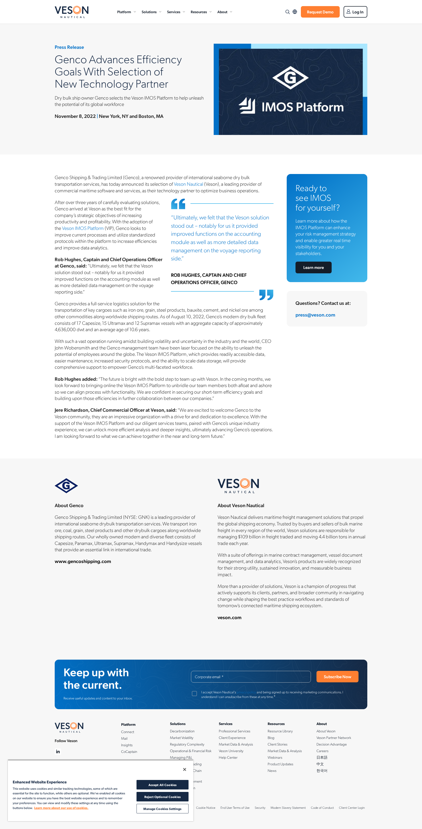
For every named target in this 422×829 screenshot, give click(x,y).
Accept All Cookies (162, 785)
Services (173, 11)
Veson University (231, 750)
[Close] (184, 769)
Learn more (313, 267)
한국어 (321, 770)
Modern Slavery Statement (288, 807)
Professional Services (234, 730)
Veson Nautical (71, 12)
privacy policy (246, 692)
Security (260, 807)
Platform (124, 11)
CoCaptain (129, 751)
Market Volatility (181, 737)
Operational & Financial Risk (190, 750)
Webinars (275, 757)
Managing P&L (181, 757)
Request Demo (320, 11)
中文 (320, 763)
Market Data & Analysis (236, 744)
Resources (199, 11)
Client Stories (277, 744)
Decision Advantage (331, 744)
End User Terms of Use (235, 807)
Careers (322, 750)
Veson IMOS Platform (83, 228)
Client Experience (232, 737)
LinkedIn (58, 751)
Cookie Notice (205, 807)
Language (294, 12)
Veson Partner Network (333, 737)
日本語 (321, 757)
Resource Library (280, 730)
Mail (124, 738)
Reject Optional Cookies (162, 797)
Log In (358, 11)
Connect (127, 731)
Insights (127, 744)
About (222, 11)
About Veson (326, 730)
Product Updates (280, 763)
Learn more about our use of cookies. (61, 808)
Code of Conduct (322, 807)
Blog (271, 737)
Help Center (228, 757)
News (272, 770)
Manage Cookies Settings (162, 809)
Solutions (149, 11)
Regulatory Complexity (187, 744)
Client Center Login (352, 807)
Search (287, 12)
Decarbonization (182, 730)
